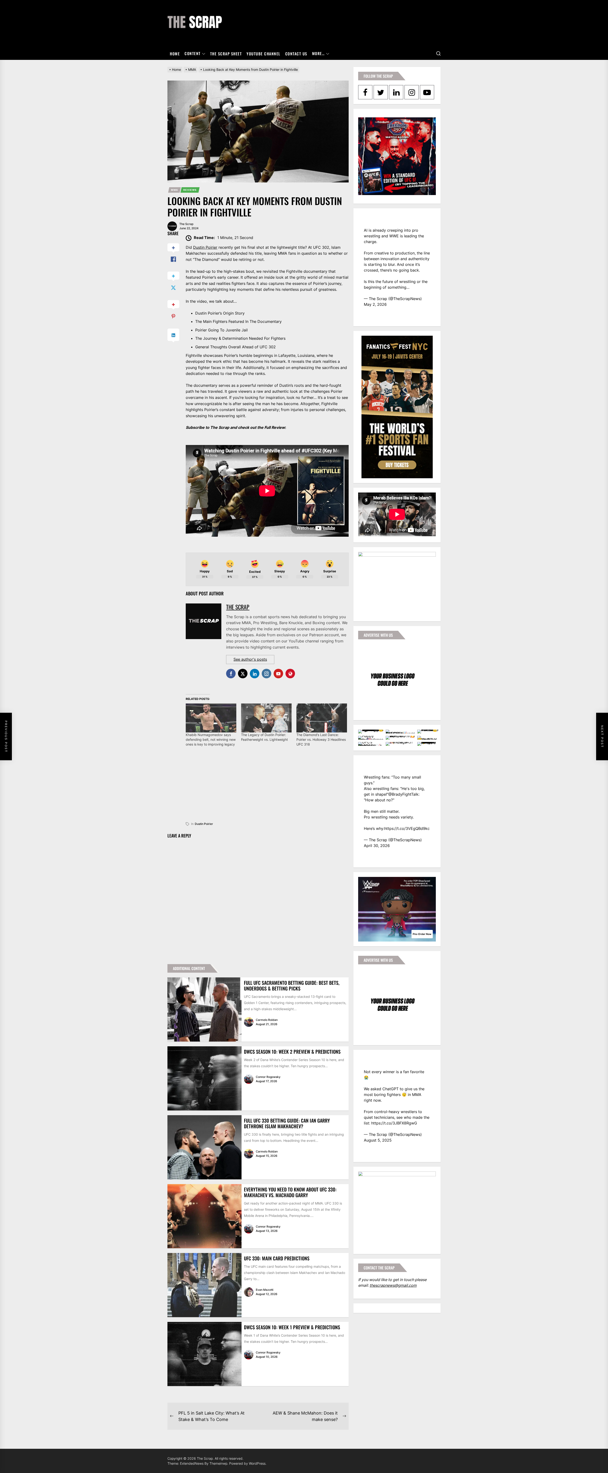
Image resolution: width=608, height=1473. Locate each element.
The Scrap (186, 224)
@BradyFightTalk (403, 794)
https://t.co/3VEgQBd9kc (407, 828)
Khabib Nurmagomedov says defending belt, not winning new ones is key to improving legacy (211, 739)
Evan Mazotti (264, 1289)
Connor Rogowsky (268, 1077)
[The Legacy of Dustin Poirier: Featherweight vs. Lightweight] (266, 717)
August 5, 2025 (378, 1140)
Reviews (190, 189)
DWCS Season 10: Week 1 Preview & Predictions (292, 1327)
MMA (174, 189)
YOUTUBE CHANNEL (263, 53)
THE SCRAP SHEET (226, 53)
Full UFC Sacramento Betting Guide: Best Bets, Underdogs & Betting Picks (291, 985)
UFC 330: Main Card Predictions (276, 1258)
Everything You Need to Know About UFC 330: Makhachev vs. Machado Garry (290, 1192)
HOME (175, 53)
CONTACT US (296, 53)
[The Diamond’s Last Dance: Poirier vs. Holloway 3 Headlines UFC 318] (321, 717)
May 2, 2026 (375, 304)
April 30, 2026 (377, 845)
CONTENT (193, 53)
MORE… (318, 53)
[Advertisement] (267, 787)
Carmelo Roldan (267, 1020)
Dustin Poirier (205, 247)
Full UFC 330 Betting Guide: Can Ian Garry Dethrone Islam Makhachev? (287, 1123)
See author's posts (250, 659)
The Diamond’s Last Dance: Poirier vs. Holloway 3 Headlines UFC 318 (321, 739)
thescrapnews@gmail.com (393, 1285)
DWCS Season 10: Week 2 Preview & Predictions (292, 1051)
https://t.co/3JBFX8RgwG (394, 1123)
